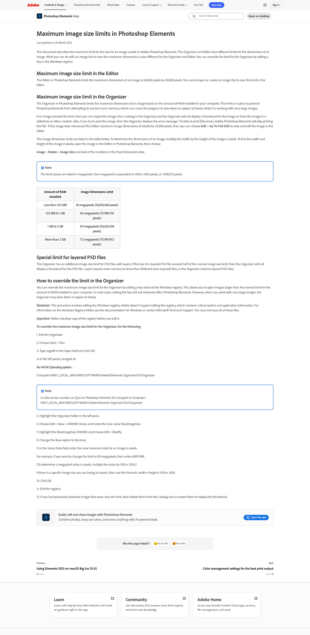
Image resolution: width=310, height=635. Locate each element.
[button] (265, 5)
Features (130, 4)
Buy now (216, 5)
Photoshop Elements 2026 (87, 4)
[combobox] (216, 16)
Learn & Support (150, 4)
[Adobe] (33, 5)
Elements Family (176, 4)
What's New (113, 4)
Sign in (276, 4)
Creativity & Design (54, 4)
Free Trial (198, 4)
